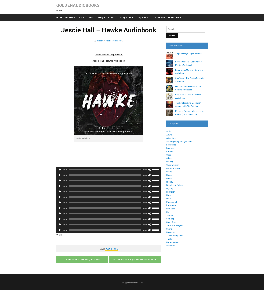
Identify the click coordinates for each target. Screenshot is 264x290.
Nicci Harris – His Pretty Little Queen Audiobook (133, 259)
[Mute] (149, 169)
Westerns (170, 246)
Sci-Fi (168, 212)
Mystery (169, 188)
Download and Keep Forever (109, 54)
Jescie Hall (112, 249)
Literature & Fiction (174, 185)
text (60, 235)
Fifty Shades (143, 17)
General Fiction (172, 165)
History (169, 172)
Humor (169, 178)
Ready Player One (105, 17)
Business (170, 148)
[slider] (156, 169)
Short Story (171, 222)
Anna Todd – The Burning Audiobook (84, 259)
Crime (169, 158)
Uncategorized (172, 242)
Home (59, 17)
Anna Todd (160, 17)
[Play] (60, 169)
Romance (116, 41)
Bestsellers (70, 17)
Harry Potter (125, 17)
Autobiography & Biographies (179, 141)
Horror (169, 175)
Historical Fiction (173, 168)
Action (81, 17)
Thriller (169, 239)
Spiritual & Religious (174, 225)
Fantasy (90, 17)
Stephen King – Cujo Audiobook (189, 53)
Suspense (170, 232)
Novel (168, 195)
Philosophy (171, 205)
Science (169, 215)
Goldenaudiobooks (78, 5)
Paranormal (171, 202)
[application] (108, 169)
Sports (169, 229)
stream (100, 41)
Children (170, 151)
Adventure (171, 138)
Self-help (170, 219)
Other (168, 198)
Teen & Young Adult (175, 236)
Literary (169, 182)
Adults (109, 41)
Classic (169, 155)
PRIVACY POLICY (175, 17)
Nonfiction (170, 192)
